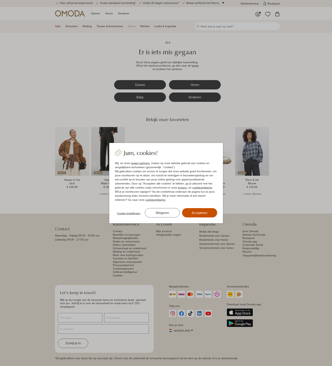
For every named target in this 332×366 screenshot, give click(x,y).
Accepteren (199, 213)
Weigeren (162, 213)
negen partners (140, 163)
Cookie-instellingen (128, 213)
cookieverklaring (202, 187)
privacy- (183, 187)
